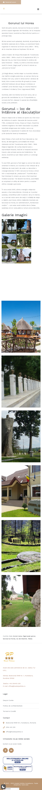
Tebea (30, 639)
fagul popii (26, 636)
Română (8, 789)
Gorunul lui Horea (9, 639)
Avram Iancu (17, 636)
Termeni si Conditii (9, 711)
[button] (3, 786)
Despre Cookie (8, 700)
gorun (33, 636)
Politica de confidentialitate (12, 706)
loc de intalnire (21, 639)
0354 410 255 (10, 727)
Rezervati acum (10, 2)
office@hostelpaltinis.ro (14, 732)
